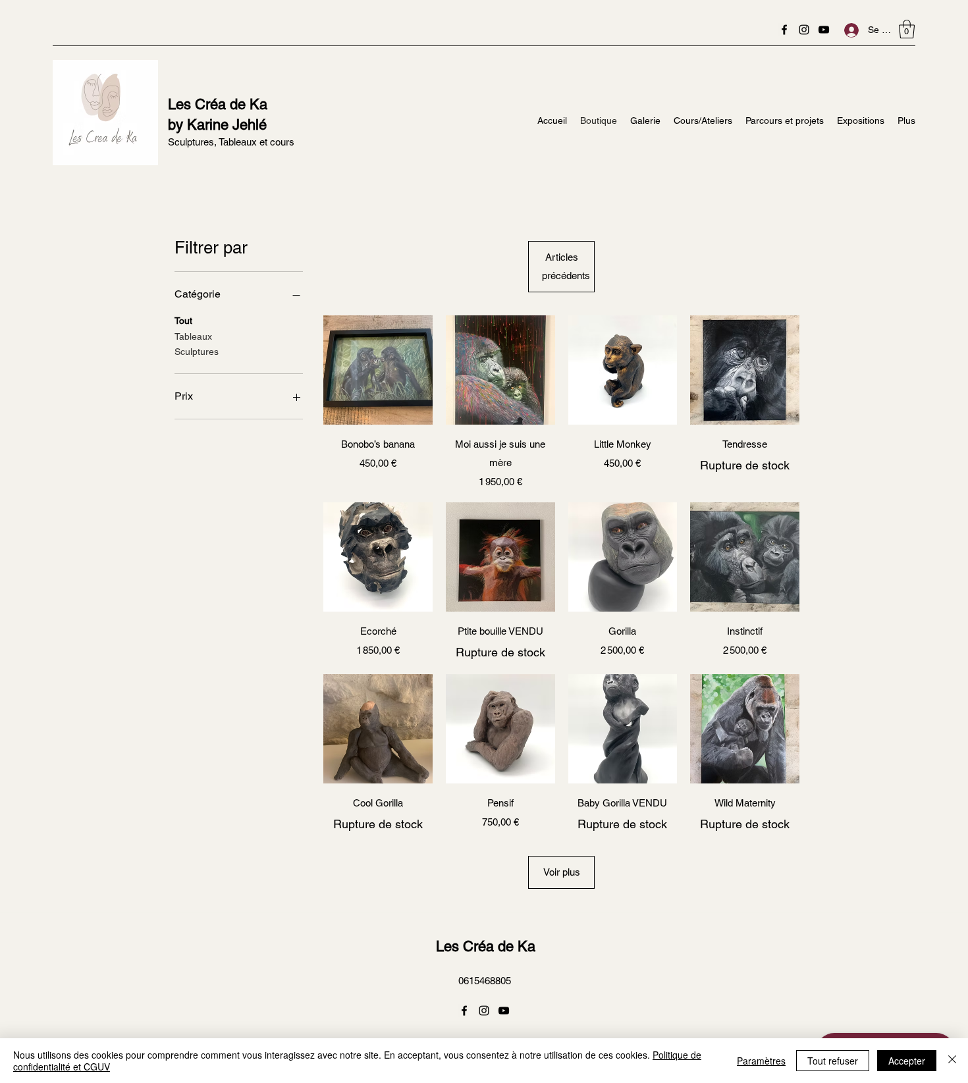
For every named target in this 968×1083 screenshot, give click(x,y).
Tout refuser (832, 1060)
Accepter (906, 1060)
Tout (183, 320)
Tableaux (193, 336)
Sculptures (197, 351)
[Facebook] (784, 29)
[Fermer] (952, 1060)
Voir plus (561, 872)
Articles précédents (566, 266)
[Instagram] (804, 29)
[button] (907, 29)
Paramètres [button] (761, 1060)
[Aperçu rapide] (378, 370)
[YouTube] (823, 29)
